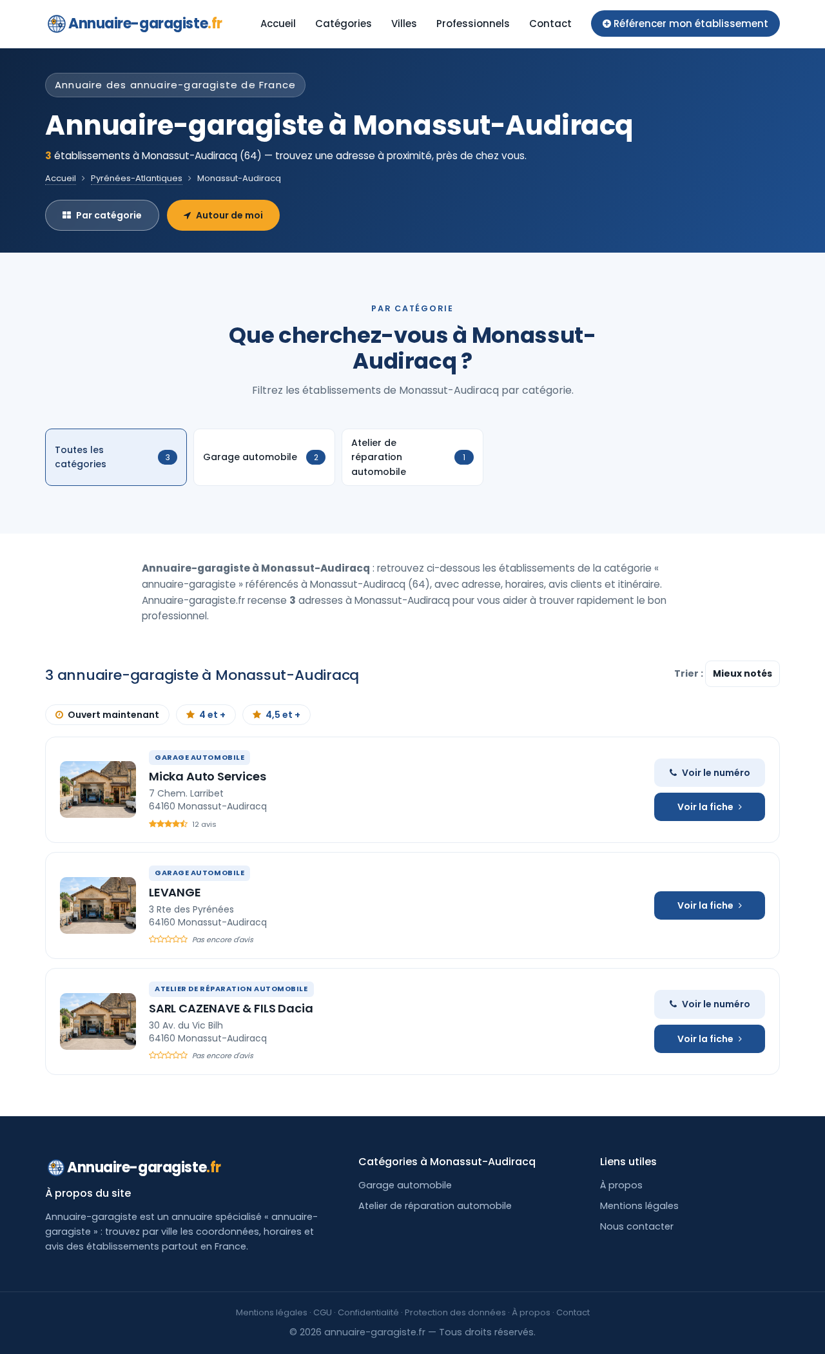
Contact (550, 23)
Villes (404, 23)
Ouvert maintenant (113, 714)
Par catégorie (109, 215)
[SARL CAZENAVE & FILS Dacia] (98, 1021)
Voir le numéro (716, 772)
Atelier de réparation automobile (435, 1205)
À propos (621, 1185)
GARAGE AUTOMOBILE (199, 757)
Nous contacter (637, 1226)
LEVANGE (175, 892)
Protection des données (455, 1312)
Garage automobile (405, 1185)
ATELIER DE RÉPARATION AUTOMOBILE (231, 988)
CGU (322, 1312)
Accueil (278, 23)
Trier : (689, 673)
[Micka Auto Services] (98, 789)
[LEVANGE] (98, 905)
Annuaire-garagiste (145, 24)
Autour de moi (229, 215)
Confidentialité (368, 1312)
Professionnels (473, 23)
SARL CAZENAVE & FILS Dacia (231, 1008)
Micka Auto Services (207, 776)
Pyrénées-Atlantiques (136, 178)
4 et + (212, 714)
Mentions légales (639, 1205)
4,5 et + (283, 714)
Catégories (343, 23)
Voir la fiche (705, 806)
